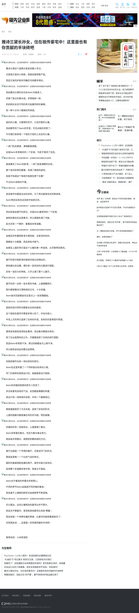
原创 (49, 4)
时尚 (27, 7)
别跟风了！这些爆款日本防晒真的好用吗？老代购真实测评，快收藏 (34, 563)
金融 (60, 7)
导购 (82, 7)
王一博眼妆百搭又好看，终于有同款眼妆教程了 (115, 231)
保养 (93, 7)
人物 (43, 7)
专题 (54, 4)
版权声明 (48, 595)
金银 (38, 7)
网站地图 (37, 595)
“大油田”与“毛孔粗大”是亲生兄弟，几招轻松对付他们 (28, 559)
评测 (88, 7)
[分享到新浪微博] (86, 54)
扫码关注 (134, 7)
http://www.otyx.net (27, 607)
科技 (16, 7)
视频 (38, 4)
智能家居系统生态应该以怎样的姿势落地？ (120, 153)
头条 (49, 7)
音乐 (93, 4)
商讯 (77, 7)
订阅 (127, 7)
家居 (72, 4)
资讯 (16, 4)
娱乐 (27, 4)
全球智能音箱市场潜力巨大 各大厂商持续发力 (114, 216)
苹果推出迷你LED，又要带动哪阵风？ (115, 100)
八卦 (82, 4)
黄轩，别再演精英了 (105, 237)
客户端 (122, 7)
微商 (106, 5)
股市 (33, 7)
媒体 (43, 4)
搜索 (117, 7)
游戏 (72, 7)
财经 (22, 4)
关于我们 (5, 595)
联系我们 (15, 595)
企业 (77, 4)
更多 (134, 81)
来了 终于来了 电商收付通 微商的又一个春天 (117, 86)
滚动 (60, 4)
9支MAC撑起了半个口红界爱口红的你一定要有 (115, 266)
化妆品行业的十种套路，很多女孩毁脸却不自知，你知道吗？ (31, 567)
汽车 (22, 7)
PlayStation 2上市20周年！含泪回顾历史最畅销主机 (27, 555)
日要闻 (103, 191)
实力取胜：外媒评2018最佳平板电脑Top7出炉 (115, 260)
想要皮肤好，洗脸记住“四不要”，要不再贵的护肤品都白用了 (31, 574)
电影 (88, 4)
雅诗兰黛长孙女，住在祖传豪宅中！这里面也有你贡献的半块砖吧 (33, 571)
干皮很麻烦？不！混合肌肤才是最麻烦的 (118, 178)
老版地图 (26, 595)
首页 (4, 5)
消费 (102, 5)
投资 (54, 7)
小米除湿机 (22, 537)
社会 (33, 4)
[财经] (100, 81)
